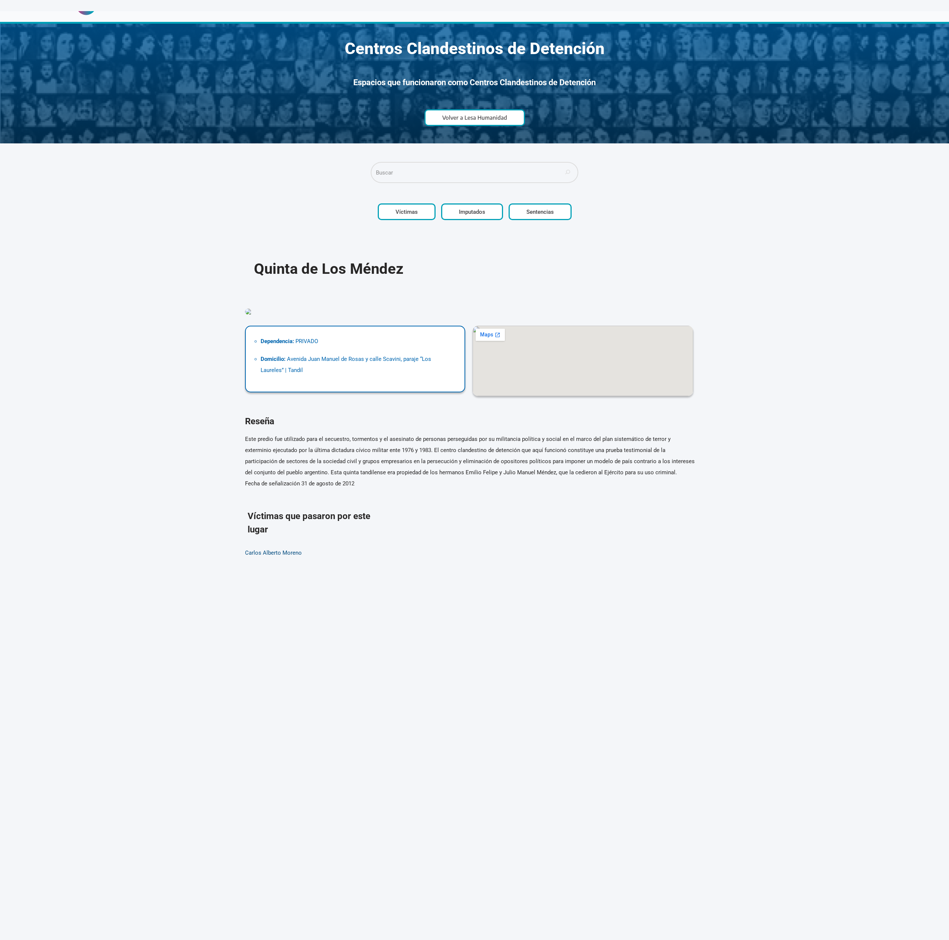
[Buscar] (568, 172)
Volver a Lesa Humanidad (474, 117)
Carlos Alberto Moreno (273, 552)
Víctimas (407, 212)
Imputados (472, 212)
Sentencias (540, 212)
